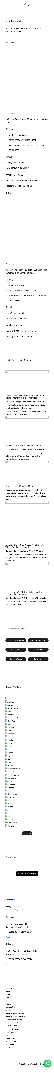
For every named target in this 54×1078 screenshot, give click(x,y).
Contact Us (10, 1007)
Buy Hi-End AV (16, 650)
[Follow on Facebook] (13, 1051)
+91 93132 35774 (28, 140)
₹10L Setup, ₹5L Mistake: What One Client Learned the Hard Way (25, 593)
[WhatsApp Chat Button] (47, 1063)
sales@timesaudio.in (15, 163)
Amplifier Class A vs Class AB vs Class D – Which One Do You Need (25, 546)
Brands (8, 1004)
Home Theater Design (16, 640)
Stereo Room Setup (38, 640)
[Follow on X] (18, 1051)
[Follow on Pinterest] (28, 1051)
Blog (7, 998)
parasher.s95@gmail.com (17, 168)
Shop (7, 994)
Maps (7, 937)
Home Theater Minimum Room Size (22, 486)
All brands (27, 833)
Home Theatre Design (14, 1013)
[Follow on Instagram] (7, 1051)
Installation (38, 659)
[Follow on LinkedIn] (23, 1051)
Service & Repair (16, 659)
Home (7, 991)
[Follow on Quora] (34, 1051)
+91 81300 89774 (12, 140)
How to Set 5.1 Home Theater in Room (23, 446)
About (7, 1001)
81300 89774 (26, 932)
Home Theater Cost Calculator (18, 1016)
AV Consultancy (38, 650)
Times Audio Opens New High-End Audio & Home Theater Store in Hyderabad (25, 397)
